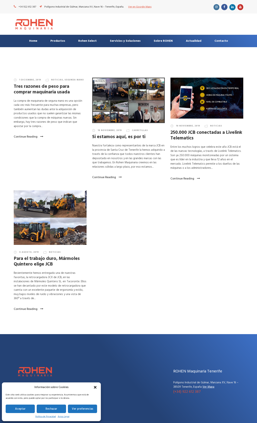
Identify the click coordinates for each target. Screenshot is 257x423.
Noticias (57, 80)
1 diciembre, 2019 (30, 80)
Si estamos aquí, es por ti (118, 137)
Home (33, 41)
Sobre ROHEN (163, 41)
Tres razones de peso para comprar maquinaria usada (42, 89)
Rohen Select (87, 41)
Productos (57, 41)
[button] (95, 387)
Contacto (221, 41)
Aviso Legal (63, 416)
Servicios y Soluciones (125, 41)
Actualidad (193, 41)
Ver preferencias (82, 409)
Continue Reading (25, 137)
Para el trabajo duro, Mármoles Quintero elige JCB (47, 261)
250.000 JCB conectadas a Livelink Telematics (206, 135)
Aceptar (20, 409)
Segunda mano (74, 80)
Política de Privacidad (45, 416)
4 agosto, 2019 (29, 252)
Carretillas (140, 130)
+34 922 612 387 (27, 7)
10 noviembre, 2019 (110, 130)
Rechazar (51, 409)
